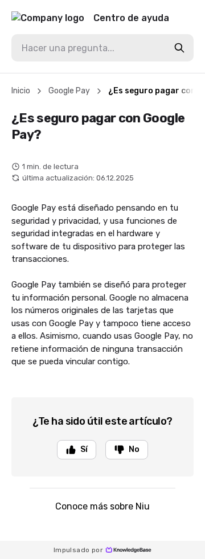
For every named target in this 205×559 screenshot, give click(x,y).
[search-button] (179, 48)
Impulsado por (78, 550)
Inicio (20, 91)
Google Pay (69, 91)
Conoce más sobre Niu (102, 506)
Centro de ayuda (131, 18)
